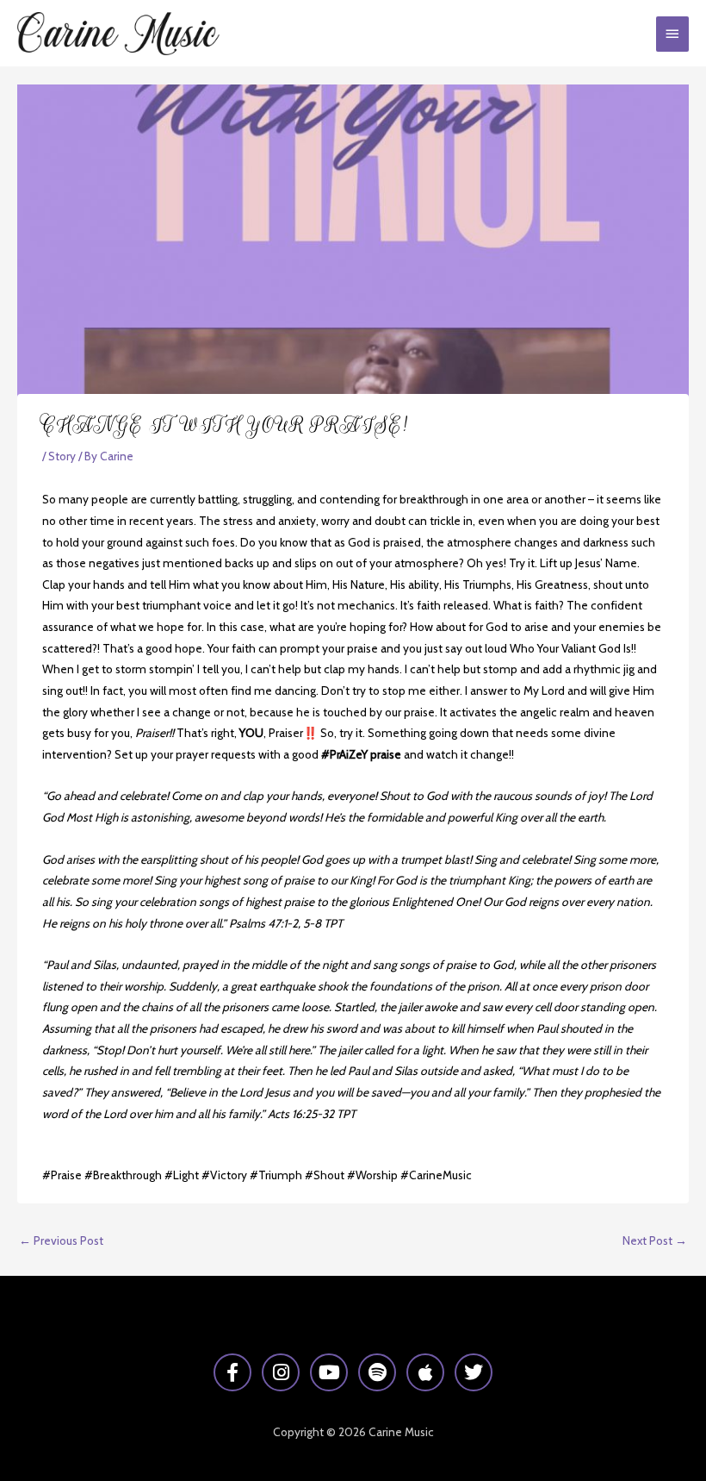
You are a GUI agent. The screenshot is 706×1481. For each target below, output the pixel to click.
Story (62, 456)
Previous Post (61, 1240)
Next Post (654, 1240)
